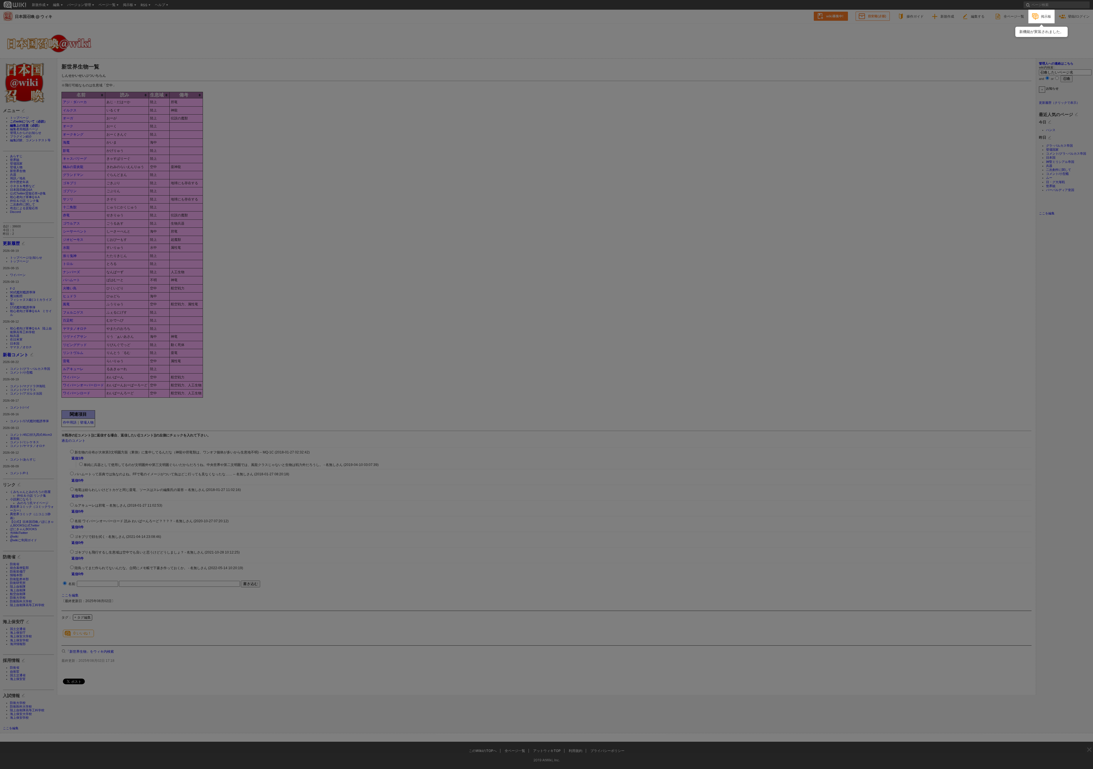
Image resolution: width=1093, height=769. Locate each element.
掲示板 (1046, 16)
